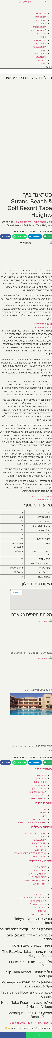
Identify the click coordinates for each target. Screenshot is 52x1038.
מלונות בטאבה (39, 20)
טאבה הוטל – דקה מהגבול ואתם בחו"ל (29, 937)
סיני (50, 222)
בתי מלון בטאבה (24, 222)
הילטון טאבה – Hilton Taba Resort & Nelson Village (26, 1005)
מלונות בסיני (40, 17)
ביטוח (43, 36)
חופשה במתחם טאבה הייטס (38, 689)
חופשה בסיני (43, 769)
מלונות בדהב (40, 23)
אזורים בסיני (43, 803)
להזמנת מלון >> (38, 30)
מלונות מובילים (41, 827)
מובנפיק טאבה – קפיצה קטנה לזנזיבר (26, 929)
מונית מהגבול (40, 13)
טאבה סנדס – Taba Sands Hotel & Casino (31, 652)
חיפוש (49, 67)
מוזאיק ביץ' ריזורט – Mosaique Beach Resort (30, 1015)
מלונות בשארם (39, 26)
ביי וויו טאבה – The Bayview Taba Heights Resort (27, 954)
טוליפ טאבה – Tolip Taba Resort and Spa (28, 974)
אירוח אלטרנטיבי (40, 861)
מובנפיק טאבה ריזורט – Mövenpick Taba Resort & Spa (26, 984)
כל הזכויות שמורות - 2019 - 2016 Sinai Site (31, 1022)
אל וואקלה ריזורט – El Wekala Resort (30, 964)
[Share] (13, 1035)
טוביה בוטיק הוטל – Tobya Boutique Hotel (31, 746)
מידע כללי (41, 33)
